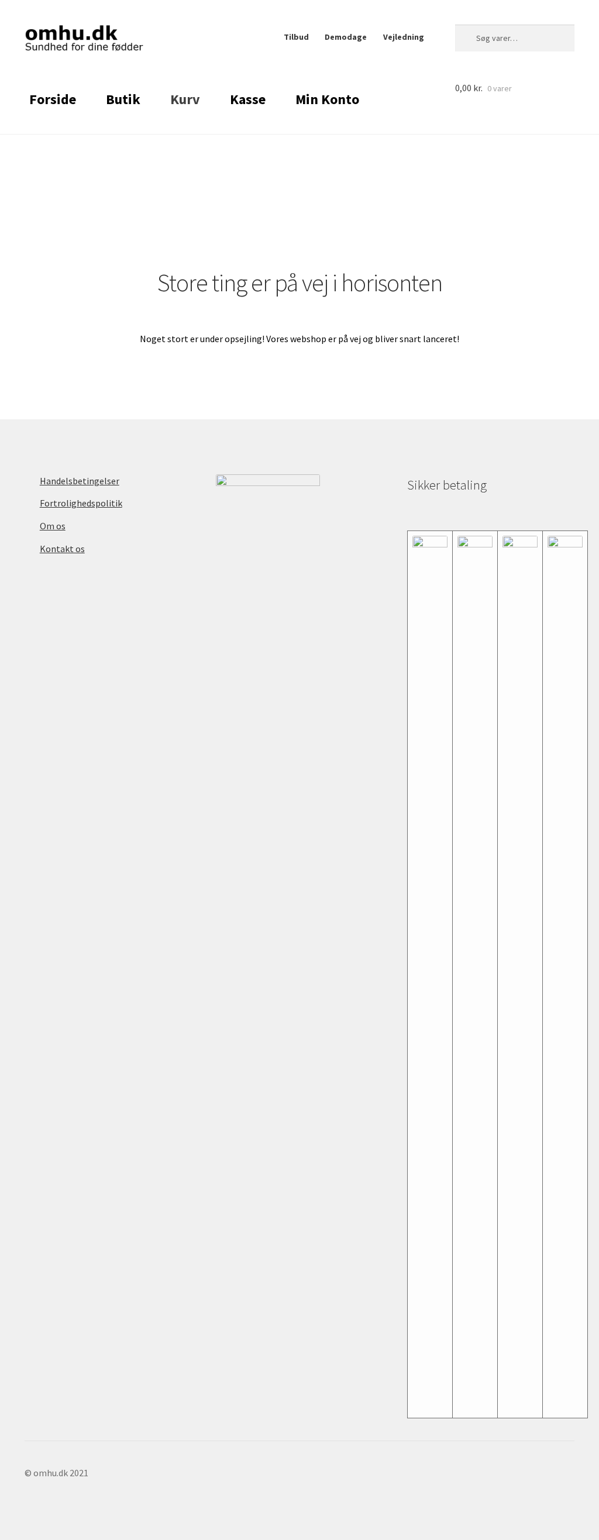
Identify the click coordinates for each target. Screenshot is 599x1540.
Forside (52, 99)
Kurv (185, 99)
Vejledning (403, 37)
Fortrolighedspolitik (81, 503)
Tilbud (296, 37)
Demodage (346, 37)
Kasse (248, 99)
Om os (53, 526)
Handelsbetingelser (79, 481)
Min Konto (327, 99)
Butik (123, 99)
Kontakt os (62, 548)
